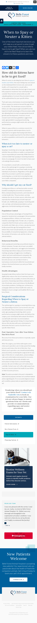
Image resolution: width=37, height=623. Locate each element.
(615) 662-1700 (19, 3)
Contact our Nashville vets (19, 393)
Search (25, 605)
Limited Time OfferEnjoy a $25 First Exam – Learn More (17, 23)
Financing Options (10, 440)
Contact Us (17, 579)
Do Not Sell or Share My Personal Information (23, 603)
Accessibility (19, 605)
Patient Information (11, 424)
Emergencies (19, 536)
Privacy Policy (6, 603)
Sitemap (30, 605)
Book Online (28, 8)
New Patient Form (10, 429)
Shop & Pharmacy (9, 8)
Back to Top (18, 607)
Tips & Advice (10, 434)
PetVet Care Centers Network (21, 614)
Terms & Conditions (9, 605)
